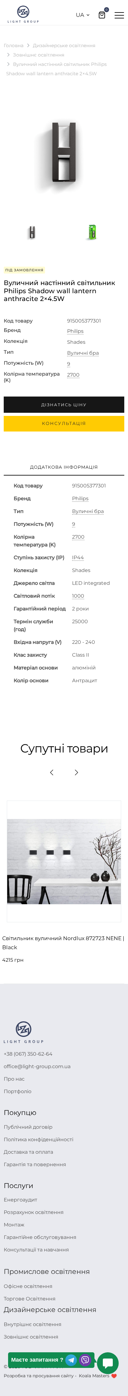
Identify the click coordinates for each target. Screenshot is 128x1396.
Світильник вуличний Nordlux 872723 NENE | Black (63, 942)
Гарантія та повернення (35, 1164)
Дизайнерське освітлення (64, 45)
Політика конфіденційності (38, 1139)
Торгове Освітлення (30, 1299)
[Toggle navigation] (119, 15)
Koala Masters (94, 1376)
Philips (75, 331)
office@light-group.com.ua (37, 1066)
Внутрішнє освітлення (33, 1324)
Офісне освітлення (28, 1286)
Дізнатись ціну (64, 404)
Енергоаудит (20, 1200)
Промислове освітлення (47, 1271)
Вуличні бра (83, 353)
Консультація (64, 423)
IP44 (78, 557)
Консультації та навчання (36, 1250)
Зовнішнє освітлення (38, 55)
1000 (78, 596)
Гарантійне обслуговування (40, 1237)
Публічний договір (28, 1127)
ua (80, 15)
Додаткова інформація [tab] (64, 467)
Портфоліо (17, 1091)
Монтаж (14, 1225)
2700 (73, 375)
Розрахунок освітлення (34, 1212)
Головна (14, 45)
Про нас (14, 1079)
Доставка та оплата (28, 1152)
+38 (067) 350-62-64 (28, 1054)
